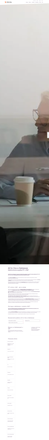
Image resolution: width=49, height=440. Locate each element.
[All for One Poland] (8, 2)
